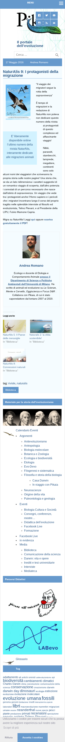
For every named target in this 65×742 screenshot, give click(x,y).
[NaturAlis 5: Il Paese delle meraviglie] (14, 326)
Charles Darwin (11, 683)
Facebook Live (33, 526)
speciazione (53, 714)
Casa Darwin (40, 480)
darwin (50, 687)
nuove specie (42, 710)
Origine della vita (34, 494)
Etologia (29, 462)
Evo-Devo (30, 466)
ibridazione (23, 702)
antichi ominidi (29, 677)
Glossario (22, 659)
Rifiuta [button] (9, 737)
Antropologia (32, 445)
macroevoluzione (29, 706)
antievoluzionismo (43, 677)
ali (20, 677)
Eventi (23, 504)
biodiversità (13, 680)
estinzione (51, 691)
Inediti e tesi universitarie (39, 562)
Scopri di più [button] (11, 727)
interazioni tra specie (44, 702)
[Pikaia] (38, 34)
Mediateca (30, 571)
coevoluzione (33, 684)
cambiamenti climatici (39, 681)
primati (26, 713)
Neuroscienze (32, 490)
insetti (31, 702)
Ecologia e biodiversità (38, 458)
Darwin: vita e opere (36, 558)
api (53, 677)
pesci (52, 710)
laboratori (7, 707)
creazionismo (40, 687)
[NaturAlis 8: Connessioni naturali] (14, 355)
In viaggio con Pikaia (45, 484)
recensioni (38, 713)
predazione (15, 714)
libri (16, 706)
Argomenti (26, 435)
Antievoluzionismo (35, 441)
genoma (7, 702)
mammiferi (43, 707)
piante (6, 713)
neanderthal (26, 710)
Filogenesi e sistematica (39, 470)
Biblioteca (10, 389)
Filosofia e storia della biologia (43, 474)
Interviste (29, 566)
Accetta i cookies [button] (32, 737)
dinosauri (27, 691)
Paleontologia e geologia (39, 498)
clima (23, 684)
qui (33, 219)
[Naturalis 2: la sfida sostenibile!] (41, 326)
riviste (11, 383)
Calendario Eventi (27, 430)
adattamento (10, 677)
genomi (15, 702)
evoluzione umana (22, 698)
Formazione (31, 530)
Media (23, 544)
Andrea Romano (39, 62)
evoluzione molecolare (27, 694)
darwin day (11, 691)
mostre (13, 710)
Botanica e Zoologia (36, 454)
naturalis (22, 383)
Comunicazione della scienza (42, 554)
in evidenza (27, 540)
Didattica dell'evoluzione (39, 522)
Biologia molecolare (36, 449)
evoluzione (8, 694)
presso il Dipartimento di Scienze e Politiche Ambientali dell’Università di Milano (30, 280)
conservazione (22, 687)
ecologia (40, 691)
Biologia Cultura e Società (40, 509)
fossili (48, 698)
